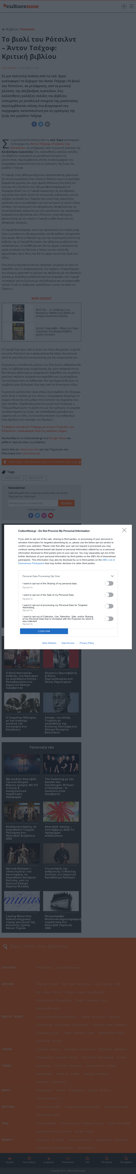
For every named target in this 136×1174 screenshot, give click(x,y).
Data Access (68, 643)
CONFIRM (44, 631)
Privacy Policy (87, 643)
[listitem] (68, 576)
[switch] (109, 583)
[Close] (125, 531)
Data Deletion (49, 643)
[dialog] (68, 587)
